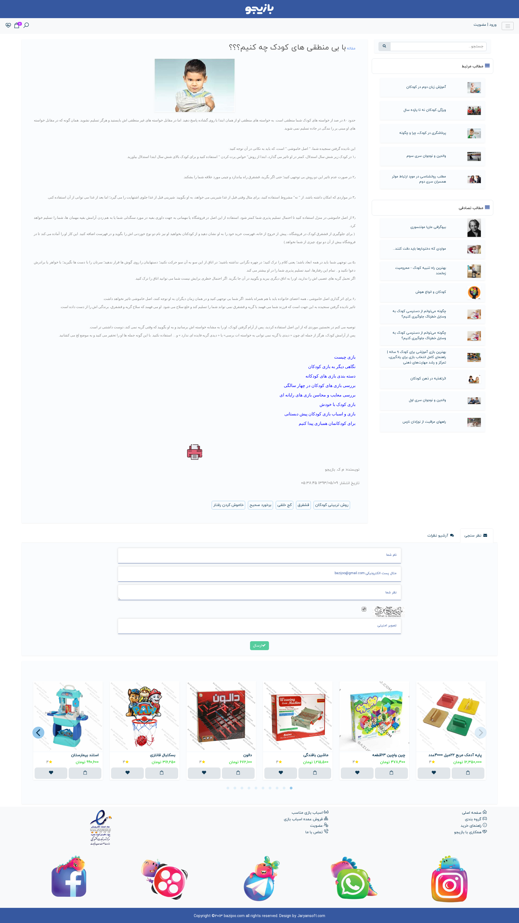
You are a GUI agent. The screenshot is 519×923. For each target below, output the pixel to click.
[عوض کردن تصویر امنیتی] (364, 609)
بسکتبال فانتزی (162, 755)
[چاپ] (195, 452)
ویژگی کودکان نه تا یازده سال (425, 110)
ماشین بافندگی (315, 755)
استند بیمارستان (85, 755)
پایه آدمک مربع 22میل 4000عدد (455, 755)
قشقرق (303, 505)
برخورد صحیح (260, 505)
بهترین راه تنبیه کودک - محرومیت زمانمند (420, 271)
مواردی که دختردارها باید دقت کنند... (419, 248)
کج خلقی (284, 505)
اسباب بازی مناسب (307, 812)
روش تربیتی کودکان (331, 505)
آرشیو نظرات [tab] (437, 535)
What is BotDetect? (388, 616)
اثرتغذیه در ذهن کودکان (428, 378)
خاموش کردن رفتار (228, 505)
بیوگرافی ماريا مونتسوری (428, 227)
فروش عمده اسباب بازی (303, 819)
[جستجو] (384, 46)
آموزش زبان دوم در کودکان (426, 87)
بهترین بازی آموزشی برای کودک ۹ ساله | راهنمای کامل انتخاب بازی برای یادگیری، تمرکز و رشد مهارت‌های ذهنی (416, 357)
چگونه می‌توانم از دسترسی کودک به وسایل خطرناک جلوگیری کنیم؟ (419, 314)
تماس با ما (314, 832)
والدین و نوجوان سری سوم (426, 156)
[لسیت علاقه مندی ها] (8, 26)
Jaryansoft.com (311, 916)
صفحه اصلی (471, 812)
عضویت (316, 825)
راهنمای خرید (471, 825)
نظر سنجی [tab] (472, 535)
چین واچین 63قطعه (388, 755)
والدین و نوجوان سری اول (427, 400)
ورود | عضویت (485, 24)
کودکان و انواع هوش (430, 292)
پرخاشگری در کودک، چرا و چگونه (422, 133)
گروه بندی (473, 819)
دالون (247, 755)
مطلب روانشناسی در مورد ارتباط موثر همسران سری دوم (419, 179)
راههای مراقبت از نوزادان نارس (424, 421)
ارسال (257, 645)
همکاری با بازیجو (467, 832)
